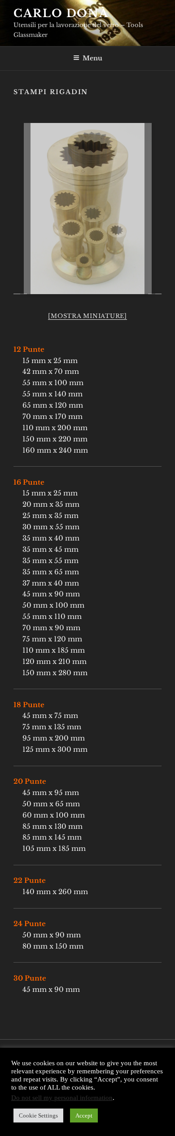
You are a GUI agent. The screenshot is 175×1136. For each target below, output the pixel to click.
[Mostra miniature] (87, 316)
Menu (92, 58)
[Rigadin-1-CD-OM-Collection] (87, 208)
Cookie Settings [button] (38, 1115)
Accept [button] (83, 1115)
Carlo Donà (61, 13)
